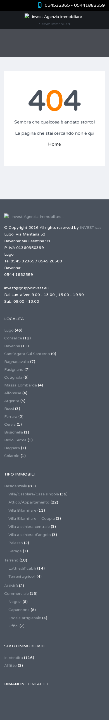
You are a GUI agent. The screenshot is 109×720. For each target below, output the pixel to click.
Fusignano (13, 369)
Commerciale (16, 593)
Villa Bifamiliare (22, 510)
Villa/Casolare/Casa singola (33, 494)
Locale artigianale (24, 618)
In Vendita (13, 657)
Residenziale (15, 486)
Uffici (13, 626)
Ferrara (10, 416)
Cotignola (13, 377)
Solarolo (12, 455)
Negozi (15, 601)
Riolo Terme (15, 440)
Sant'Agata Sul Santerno (27, 353)
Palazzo (15, 542)
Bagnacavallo (16, 361)
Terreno (11, 560)
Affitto (10, 665)
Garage (15, 551)
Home (54, 144)
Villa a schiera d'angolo (29, 534)
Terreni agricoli (21, 576)
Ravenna (12, 346)
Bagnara (12, 448)
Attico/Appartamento (28, 502)
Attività (11, 585)
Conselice (13, 338)
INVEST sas (90, 227)
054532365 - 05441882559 (75, 5)
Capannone (19, 609)
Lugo (9, 330)
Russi (9, 408)
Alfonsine (12, 393)
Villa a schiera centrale (29, 526)
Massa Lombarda (20, 385)
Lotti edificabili (22, 568)
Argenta (11, 401)
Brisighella (13, 432)
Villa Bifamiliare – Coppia (31, 518)
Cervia (10, 424)
